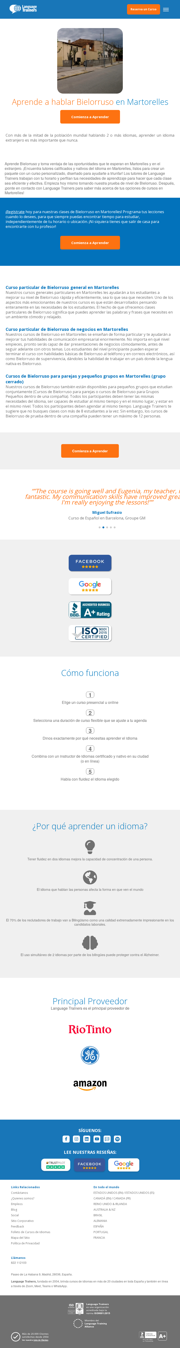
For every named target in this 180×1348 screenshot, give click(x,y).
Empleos (16, 1204)
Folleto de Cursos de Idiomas (30, 1232)
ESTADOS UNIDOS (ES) (139, 1193)
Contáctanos (19, 1193)
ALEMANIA (100, 1221)
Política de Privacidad (25, 1243)
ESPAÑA (99, 1226)
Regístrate (15, 211)
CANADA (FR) (122, 1198)
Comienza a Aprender (90, 116)
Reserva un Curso (144, 9)
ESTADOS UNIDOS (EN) (108, 1193)
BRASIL (98, 1215)
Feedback (17, 1226)
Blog (14, 1210)
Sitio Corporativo (22, 1221)
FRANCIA (99, 1238)
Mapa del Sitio (20, 1238)
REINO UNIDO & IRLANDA (110, 1204)
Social (15, 1215)
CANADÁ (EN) (102, 1198)
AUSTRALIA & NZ (105, 1210)
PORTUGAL (101, 1232)
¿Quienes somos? (22, 1198)
